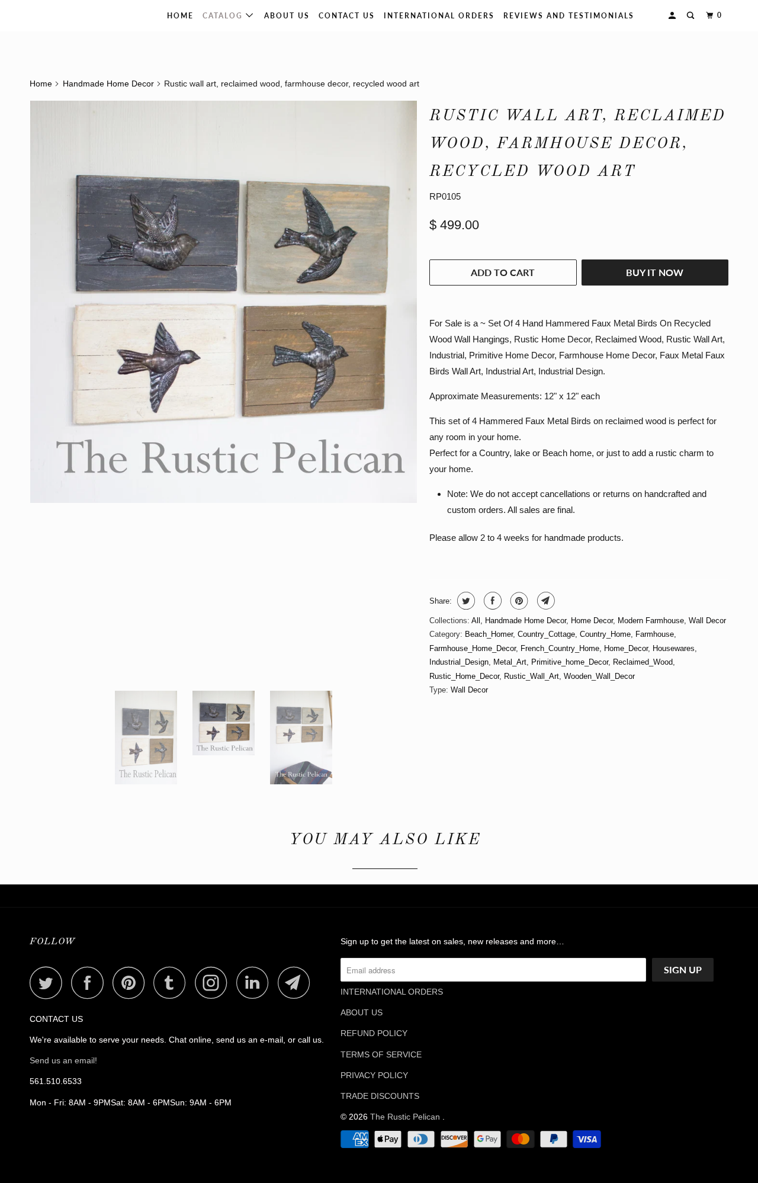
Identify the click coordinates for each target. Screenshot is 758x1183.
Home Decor (592, 620)
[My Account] (673, 15)
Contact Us (347, 15)
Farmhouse (654, 634)
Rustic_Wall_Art (531, 676)
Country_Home (605, 634)
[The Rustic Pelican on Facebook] (90, 982)
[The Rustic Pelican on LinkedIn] (255, 982)
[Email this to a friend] (544, 601)
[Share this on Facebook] (491, 601)
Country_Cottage (546, 634)
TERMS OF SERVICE (381, 1054)
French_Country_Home (560, 648)
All (475, 620)
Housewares (674, 648)
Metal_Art (509, 662)
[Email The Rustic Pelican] (297, 982)
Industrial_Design (459, 662)
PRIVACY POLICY (374, 1075)
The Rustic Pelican (67, 15)
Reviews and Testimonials (568, 15)
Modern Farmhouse (651, 620)
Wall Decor (707, 620)
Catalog (224, 15)
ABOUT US (362, 1012)
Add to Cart (503, 272)
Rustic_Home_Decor (464, 676)
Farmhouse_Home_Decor (472, 648)
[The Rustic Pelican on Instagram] (214, 982)
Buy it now (654, 272)
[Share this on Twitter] (464, 601)
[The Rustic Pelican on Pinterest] (132, 982)
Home (180, 15)
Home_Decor (626, 648)
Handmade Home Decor (525, 620)
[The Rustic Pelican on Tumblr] (172, 982)
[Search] (692, 15)
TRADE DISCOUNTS (380, 1096)
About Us (287, 15)
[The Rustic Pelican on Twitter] (49, 982)
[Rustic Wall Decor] (223, 302)
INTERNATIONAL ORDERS (439, 15)
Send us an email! (63, 1060)
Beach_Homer (489, 634)
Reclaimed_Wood (643, 662)
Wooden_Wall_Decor (599, 676)
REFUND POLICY (374, 1033)
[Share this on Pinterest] (518, 601)
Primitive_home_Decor (569, 662)
